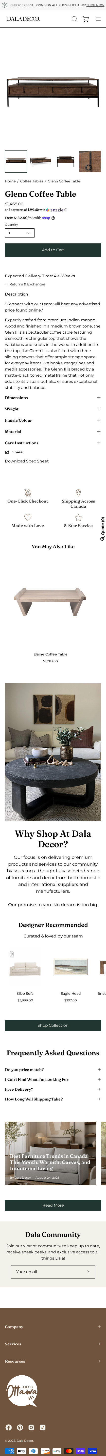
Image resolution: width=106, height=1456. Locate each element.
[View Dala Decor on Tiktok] (42, 1427)
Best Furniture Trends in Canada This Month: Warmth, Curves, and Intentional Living (50, 1162)
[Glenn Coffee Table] (16, 161)
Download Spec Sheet (27, 461)
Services (13, 1343)
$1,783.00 (50, 661)
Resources (15, 1361)
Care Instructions (21, 442)
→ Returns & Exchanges (25, 284)
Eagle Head (71, 993)
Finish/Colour (18, 420)
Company (14, 1326)
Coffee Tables (31, 181)
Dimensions (16, 397)
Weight (11, 408)
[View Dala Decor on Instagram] (31, 1427)
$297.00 (70, 1000)
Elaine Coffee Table (51, 654)
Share (17, 452)
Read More (53, 1205)
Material (13, 431)
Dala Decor (25, 1440)
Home (10, 181)
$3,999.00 (25, 1000)
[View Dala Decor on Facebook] (8, 1427)
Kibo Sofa (25, 993)
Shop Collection (53, 1025)
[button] (53, 210)
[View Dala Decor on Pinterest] (20, 1427)
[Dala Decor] (23, 19)
